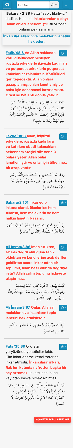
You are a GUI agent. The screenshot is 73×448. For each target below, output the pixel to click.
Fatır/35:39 (16, 346)
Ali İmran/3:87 (18, 307)
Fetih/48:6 (15, 53)
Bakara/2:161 (17, 202)
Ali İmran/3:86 (18, 247)
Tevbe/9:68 (16, 136)
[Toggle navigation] (66, 4)
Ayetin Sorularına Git (53, 419)
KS (7, 4)
